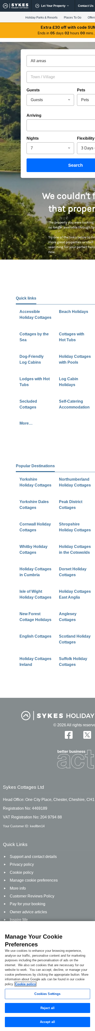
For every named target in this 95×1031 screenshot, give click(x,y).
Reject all (47, 1008)
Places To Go (72, 17)
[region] (47, 976)
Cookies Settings (47, 994)
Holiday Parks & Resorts (41, 17)
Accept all (47, 1022)
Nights (33, 138)
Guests (33, 90)
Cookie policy (25, 984)
